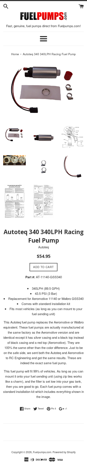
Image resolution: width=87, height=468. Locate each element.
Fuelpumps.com (42, 452)
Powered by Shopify (64, 452)
